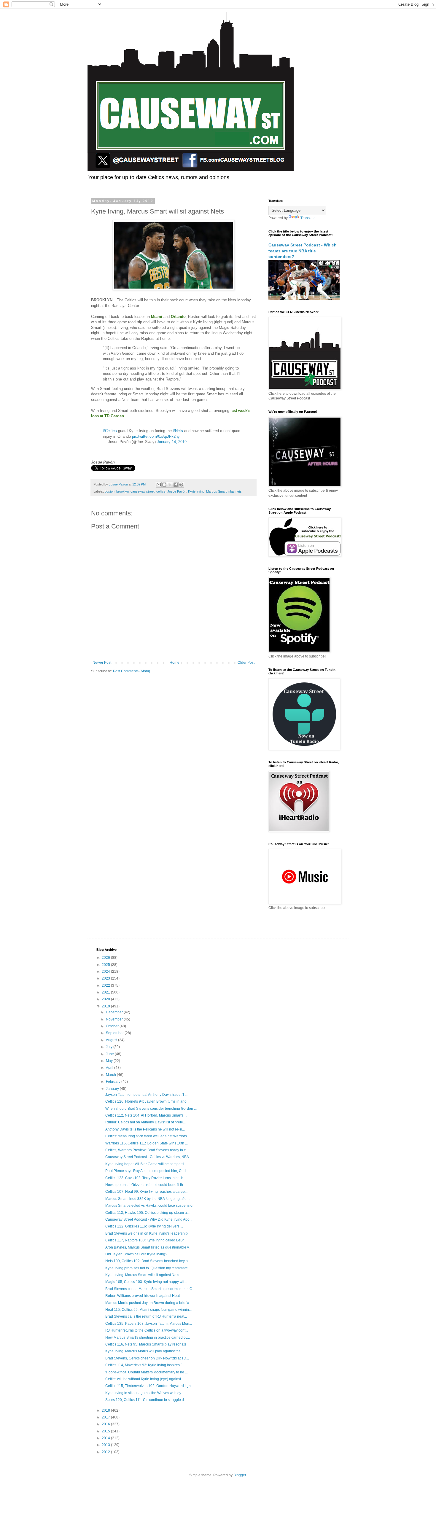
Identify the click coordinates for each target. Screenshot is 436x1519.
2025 (106, 965)
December (115, 1012)
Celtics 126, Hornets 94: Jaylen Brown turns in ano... (147, 1101)
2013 (106, 1445)
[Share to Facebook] (176, 485)
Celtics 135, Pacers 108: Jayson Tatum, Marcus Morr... (148, 1323)
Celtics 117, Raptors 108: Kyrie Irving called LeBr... (145, 1240)
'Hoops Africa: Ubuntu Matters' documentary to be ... (146, 1372)
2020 (106, 999)
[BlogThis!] (164, 485)
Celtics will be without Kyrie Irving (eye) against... (144, 1379)
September (115, 1033)
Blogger (239, 1475)
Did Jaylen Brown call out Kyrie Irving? (136, 1254)
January (113, 1089)
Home (174, 662)
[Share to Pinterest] (181, 485)
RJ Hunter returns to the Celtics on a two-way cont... (146, 1330)
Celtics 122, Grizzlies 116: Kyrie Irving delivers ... (144, 1226)
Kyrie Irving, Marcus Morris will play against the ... (144, 1351)
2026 (106, 958)
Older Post (246, 662)
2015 (106, 1431)
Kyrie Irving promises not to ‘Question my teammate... (147, 1268)
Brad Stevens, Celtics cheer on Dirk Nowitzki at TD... (147, 1358)
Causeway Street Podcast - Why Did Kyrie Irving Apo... (148, 1219)
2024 (106, 971)
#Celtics (110, 431)
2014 (106, 1438)
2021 (106, 992)
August (112, 1040)
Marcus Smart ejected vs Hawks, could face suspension (150, 1205)
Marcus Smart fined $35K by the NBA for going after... (147, 1199)
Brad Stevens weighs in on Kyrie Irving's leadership (146, 1233)
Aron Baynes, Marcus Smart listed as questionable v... (148, 1247)
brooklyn (122, 491)
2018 (106, 1410)
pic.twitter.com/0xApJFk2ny (156, 436)
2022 (106, 985)
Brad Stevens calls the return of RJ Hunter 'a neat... (146, 1316)
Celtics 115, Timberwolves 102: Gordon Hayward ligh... (149, 1386)
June (110, 1054)
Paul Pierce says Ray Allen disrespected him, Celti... (147, 1171)
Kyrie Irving (196, 491)
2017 (106, 1417)
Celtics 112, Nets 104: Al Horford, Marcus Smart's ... (146, 1115)
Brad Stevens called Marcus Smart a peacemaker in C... (150, 1289)
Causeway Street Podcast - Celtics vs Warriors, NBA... (148, 1157)
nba (231, 491)
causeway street (143, 491)
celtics (161, 491)
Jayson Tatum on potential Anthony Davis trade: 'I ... (146, 1095)
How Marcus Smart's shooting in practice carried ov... (147, 1337)
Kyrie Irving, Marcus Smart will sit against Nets (142, 1275)
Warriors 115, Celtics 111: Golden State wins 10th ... (146, 1143)
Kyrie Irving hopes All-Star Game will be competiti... (146, 1164)
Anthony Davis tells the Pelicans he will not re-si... (145, 1129)
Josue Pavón (176, 491)
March (111, 1075)
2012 (106, 1452)
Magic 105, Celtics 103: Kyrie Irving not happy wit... (146, 1282)
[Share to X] (170, 485)
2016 (106, 1424)
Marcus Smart (216, 491)
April (110, 1068)
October (113, 1026)
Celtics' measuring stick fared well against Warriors (146, 1136)
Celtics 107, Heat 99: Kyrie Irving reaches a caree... (146, 1192)
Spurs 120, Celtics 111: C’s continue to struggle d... (146, 1400)
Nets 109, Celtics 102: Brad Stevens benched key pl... (148, 1261)
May (110, 1061)
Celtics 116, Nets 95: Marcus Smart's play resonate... (147, 1344)
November (115, 1019)
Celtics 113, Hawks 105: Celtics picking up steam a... (147, 1213)
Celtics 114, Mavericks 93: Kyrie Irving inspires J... (145, 1365)
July (109, 1047)
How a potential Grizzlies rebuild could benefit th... (145, 1185)
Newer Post (102, 662)
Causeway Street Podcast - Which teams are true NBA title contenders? (302, 251)
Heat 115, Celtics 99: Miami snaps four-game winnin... (148, 1310)
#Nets (178, 431)
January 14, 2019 (172, 442)
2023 (106, 978)
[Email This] (159, 485)
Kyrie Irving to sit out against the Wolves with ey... (144, 1393)
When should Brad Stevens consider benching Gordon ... (151, 1108)
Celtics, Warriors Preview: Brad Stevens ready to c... (146, 1150)
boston (109, 491)
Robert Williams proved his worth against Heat (142, 1296)
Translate (308, 218)
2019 (106, 1006)
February (113, 1081)
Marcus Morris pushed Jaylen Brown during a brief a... (148, 1303)
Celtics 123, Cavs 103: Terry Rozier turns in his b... (145, 1178)
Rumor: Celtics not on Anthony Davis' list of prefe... (145, 1122)
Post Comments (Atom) (131, 671)
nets (238, 491)
